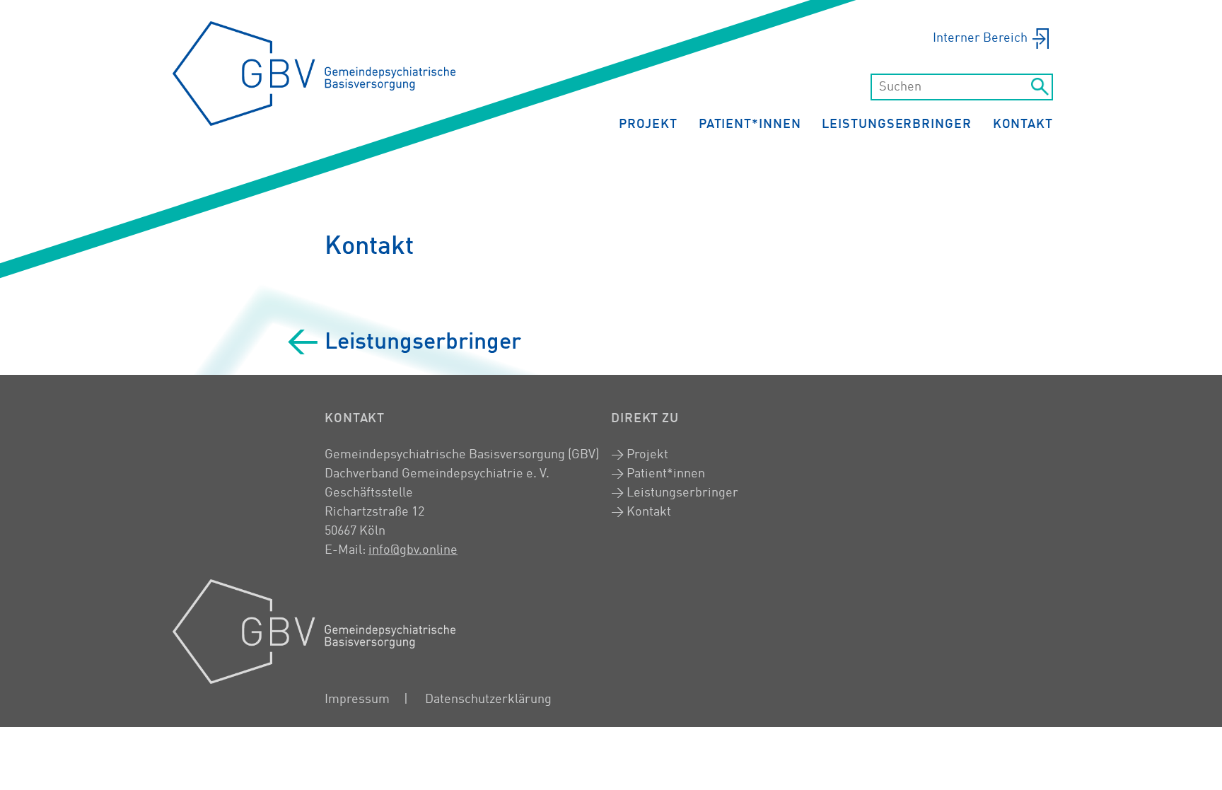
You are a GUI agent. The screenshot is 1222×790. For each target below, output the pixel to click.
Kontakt (1023, 124)
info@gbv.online (413, 550)
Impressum (357, 699)
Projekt (648, 124)
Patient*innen (750, 124)
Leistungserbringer (896, 124)
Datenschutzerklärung (488, 699)
